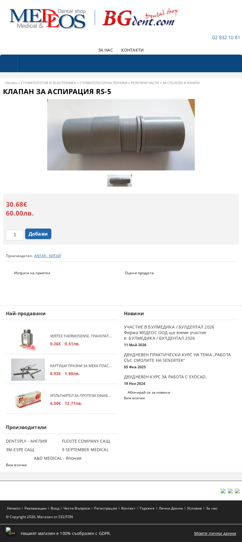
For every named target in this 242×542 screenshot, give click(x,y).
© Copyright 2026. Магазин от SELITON (39, 516)
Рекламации (35, 508)
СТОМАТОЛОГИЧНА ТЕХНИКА (103, 83)
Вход (55, 508)
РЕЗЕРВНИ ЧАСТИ (145, 83)
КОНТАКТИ (132, 50)
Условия (194, 508)
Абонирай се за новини (149, 392)
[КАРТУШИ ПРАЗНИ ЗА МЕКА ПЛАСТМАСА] (28, 370)
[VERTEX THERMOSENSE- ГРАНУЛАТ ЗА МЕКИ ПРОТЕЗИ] (28, 340)
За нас (212, 508)
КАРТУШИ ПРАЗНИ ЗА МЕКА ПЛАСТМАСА (81, 365)
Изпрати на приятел (32, 272)
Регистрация (105, 508)
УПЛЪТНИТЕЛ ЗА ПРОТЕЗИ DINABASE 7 (81, 395)
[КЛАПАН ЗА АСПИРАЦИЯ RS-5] (121, 169)
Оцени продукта (139, 272)
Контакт (128, 508)
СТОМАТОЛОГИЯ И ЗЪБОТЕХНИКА (48, 83)
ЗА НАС (105, 50)
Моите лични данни (215, 533)
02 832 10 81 (226, 37)
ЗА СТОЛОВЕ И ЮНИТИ (181, 83)
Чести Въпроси (76, 508)
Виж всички (134, 397)
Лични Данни (171, 508)
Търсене (147, 508)
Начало (11, 83)
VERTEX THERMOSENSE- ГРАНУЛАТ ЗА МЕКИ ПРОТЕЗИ (81, 336)
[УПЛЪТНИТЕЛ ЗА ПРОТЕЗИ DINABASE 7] (28, 399)
